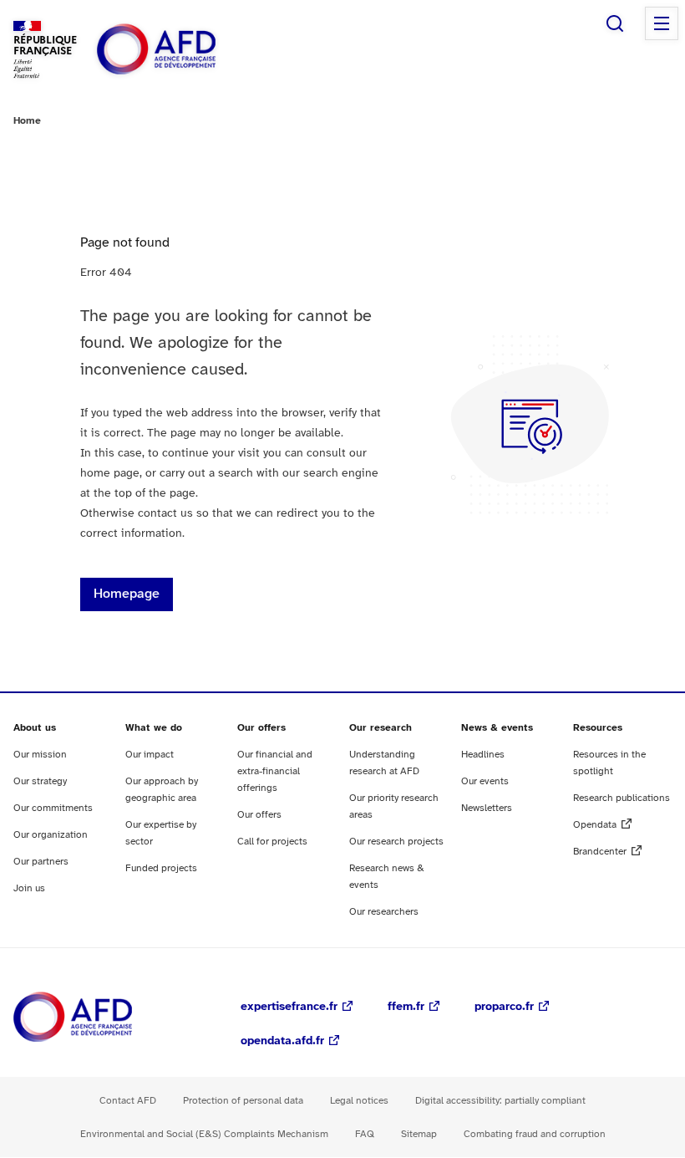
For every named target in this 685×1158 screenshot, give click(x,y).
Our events (485, 781)
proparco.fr (504, 1007)
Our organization (50, 834)
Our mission (40, 754)
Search (615, 23)
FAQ (364, 1134)
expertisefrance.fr (289, 1007)
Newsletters (486, 808)
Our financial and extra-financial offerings (274, 771)
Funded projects (161, 868)
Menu (661, 23)
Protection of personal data (243, 1100)
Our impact (149, 754)
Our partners (40, 861)
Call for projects (272, 841)
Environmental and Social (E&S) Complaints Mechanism (204, 1134)
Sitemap (419, 1134)
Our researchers (384, 911)
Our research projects (396, 841)
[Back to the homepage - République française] (194, 49)
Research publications (621, 798)
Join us (29, 888)
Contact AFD (127, 1100)
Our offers (259, 814)
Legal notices (359, 1100)
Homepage (127, 594)
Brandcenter (600, 851)
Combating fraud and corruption (535, 1134)
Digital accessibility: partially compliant (500, 1100)
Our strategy (40, 781)
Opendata (594, 824)
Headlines (483, 754)
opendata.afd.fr (282, 1041)
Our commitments (53, 808)
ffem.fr (406, 1007)
